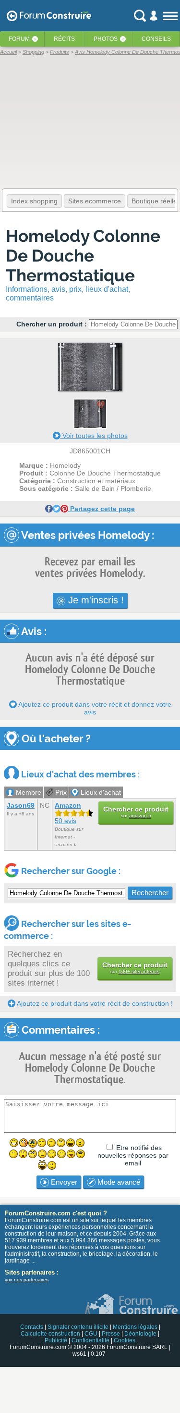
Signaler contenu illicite (78, 1327)
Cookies (124, 1340)
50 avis (65, 821)
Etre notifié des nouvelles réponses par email (132, 1155)
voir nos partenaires (26, 1279)
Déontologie (140, 1333)
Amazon (68, 805)
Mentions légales (135, 1327)
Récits (64, 39)
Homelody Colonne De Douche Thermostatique (83, 255)
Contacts (31, 1327)
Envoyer (63, 1182)
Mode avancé (118, 1182)
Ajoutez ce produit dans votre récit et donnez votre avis (94, 708)
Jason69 (21, 805)
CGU (90, 1333)
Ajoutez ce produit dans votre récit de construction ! (94, 1003)
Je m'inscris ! (94, 600)
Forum (19, 39)
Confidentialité (90, 1340)
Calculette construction (50, 1333)
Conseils (156, 39)
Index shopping (34, 201)
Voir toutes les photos (94, 435)
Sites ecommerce (94, 201)
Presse (111, 1333)
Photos (106, 39)
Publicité (56, 1340)
